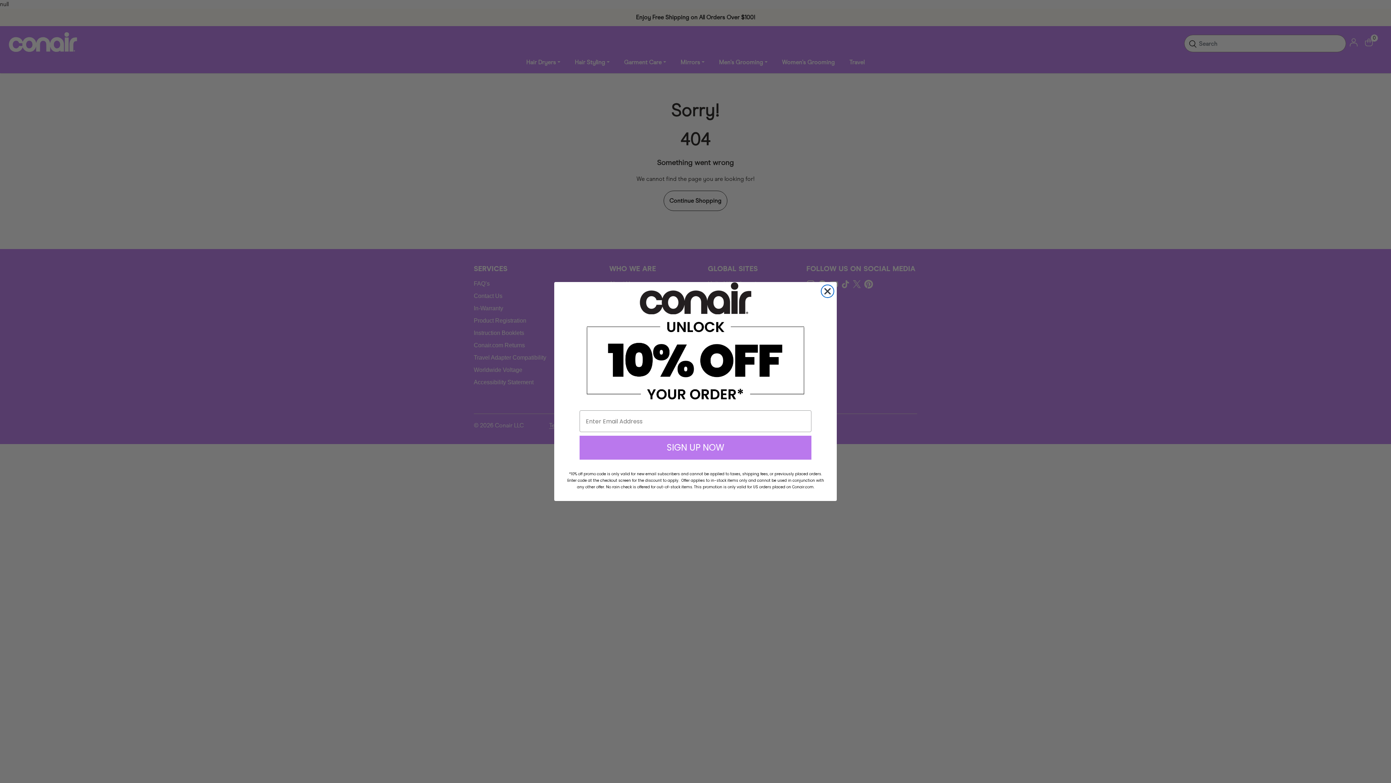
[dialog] (827, 291)
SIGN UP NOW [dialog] (695, 447)
